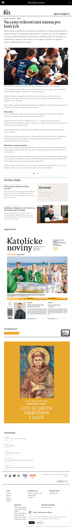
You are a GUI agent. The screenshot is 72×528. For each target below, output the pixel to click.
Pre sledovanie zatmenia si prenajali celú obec (20, 460)
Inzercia (8, 495)
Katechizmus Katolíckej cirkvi (23, 519)
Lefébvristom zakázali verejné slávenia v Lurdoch (20, 467)
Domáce (7, 436)
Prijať (31, 522)
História (8, 501)
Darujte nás (31, 497)
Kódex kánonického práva (22, 517)
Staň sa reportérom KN (35, 493)
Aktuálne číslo (53, 493)
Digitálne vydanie (46, 507)
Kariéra (8, 497)
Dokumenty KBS (19, 515)
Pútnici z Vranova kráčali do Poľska (15, 438)
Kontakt (8, 493)
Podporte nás (32, 495)
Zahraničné (8, 458)
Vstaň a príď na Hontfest (12, 453)
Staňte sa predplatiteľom (11, 333)
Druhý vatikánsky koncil (21, 513)
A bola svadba (9, 445)
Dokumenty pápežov (20, 507)
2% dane (8, 499)
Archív (60, 481)
